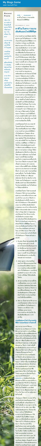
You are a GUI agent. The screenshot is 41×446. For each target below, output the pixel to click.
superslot (18, 380)
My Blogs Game (12, 2)
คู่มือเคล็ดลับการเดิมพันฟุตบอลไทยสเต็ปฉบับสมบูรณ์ (8, 67)
